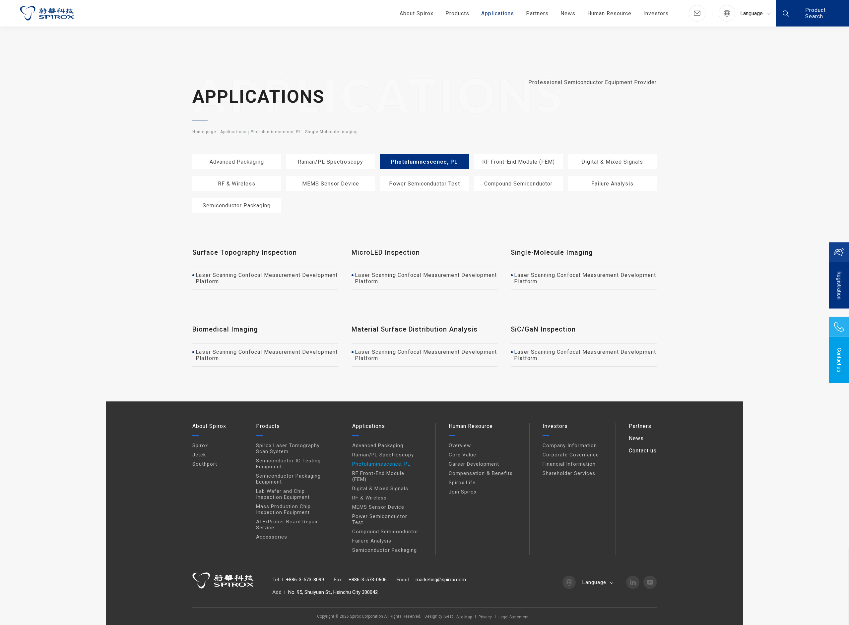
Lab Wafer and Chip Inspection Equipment (283, 494)
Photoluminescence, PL (276, 132)
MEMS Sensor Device (330, 184)
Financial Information (569, 464)
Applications (497, 13)
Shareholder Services (569, 473)
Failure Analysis (612, 184)
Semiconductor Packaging (237, 205)
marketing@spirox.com (441, 580)
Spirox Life (462, 483)
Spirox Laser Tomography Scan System (288, 448)
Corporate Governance (571, 455)
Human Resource (609, 13)
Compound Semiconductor (518, 184)
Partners (537, 13)
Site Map (464, 617)
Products (457, 13)
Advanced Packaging (237, 162)
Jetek (199, 455)
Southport (204, 464)
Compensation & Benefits (481, 473)
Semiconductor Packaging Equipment (288, 479)
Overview (460, 445)
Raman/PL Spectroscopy (330, 162)
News (567, 13)
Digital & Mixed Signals (612, 162)
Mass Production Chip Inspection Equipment (283, 509)
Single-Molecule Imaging (331, 132)
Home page (204, 132)
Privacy (485, 617)
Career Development (474, 464)
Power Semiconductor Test (424, 184)
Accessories (271, 537)
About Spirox (416, 13)
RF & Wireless (236, 184)
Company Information (570, 445)
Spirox (200, 445)
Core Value (462, 455)
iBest (448, 616)
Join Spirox (463, 492)
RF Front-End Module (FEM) (518, 162)
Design (430, 616)
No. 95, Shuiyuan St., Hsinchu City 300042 (333, 592)
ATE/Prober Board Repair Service (287, 525)
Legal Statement (513, 617)
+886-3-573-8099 (305, 580)
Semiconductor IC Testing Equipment (288, 464)
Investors (656, 13)
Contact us (643, 450)
